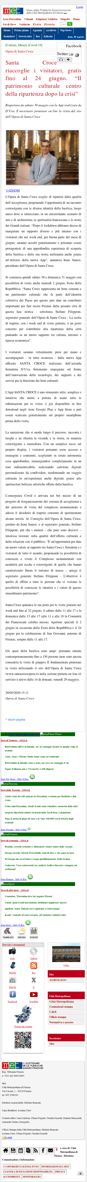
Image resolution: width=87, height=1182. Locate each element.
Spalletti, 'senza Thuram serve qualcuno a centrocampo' (32, 908)
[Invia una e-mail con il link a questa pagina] (71, 53)
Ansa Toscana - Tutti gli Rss (14, 829)
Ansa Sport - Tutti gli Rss (13, 925)
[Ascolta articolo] (61, 59)
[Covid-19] (35, 45)
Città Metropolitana (61, 1002)
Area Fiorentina (12, 19)
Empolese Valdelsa (46, 19)
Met (51, 1044)
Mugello (65, 19)
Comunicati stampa (61, 1007)
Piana (76, 19)
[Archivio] (13, 1151)
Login (79, 7)
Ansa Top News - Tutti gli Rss (15, 779)
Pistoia (49, 24)
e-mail (9, 1137)
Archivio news (57, 980)
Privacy (60, 1171)
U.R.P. (53, 1012)
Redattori (9, 36)
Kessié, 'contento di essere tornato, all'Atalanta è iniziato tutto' (36, 915)
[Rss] (35, 1151)
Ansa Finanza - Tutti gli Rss (14, 879)
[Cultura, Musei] (16, 45)
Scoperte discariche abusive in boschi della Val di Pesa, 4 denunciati (37, 812)
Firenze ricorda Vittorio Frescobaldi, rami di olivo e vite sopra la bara (39, 853)
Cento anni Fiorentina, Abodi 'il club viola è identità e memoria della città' (41, 806)
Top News (65, 30)
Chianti (28, 19)
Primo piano (21, 30)
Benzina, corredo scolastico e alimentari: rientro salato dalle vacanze (39, 846)
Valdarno (24, 24)
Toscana (24, 734)
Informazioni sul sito (55, 1166)
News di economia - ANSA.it (14, 840)
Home (7, 30)
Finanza (31, 734)
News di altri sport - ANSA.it (15, 890)
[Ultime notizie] (20, 1151)
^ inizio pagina (15, 719)
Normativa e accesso (61, 1022)
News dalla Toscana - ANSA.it (15, 790)
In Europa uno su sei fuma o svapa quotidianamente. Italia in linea (37, 859)
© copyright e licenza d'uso (21, 1166)
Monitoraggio (31, 1176)
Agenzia (37, 30)
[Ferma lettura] (68, 59)
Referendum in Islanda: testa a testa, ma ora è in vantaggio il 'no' (37, 763)
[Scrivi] (50, 1151)
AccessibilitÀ (11, 1176)
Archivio (51, 30)
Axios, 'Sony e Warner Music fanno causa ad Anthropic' (32, 756)
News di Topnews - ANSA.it (14, 740)
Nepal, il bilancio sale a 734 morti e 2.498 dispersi (29, 769)
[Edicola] (28, 1151)
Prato (37, 24)
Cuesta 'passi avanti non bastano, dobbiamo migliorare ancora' (36, 902)
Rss (38, 36)
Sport (37, 734)
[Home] (6, 1151)
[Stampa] (76, 53)
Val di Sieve (9, 24)
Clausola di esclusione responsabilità (28, 1171)
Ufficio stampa (57, 1017)
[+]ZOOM (13, 190)
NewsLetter (25, 36)
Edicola (48, 36)
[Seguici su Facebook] (43, 1151)
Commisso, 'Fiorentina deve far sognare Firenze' (29, 896)
